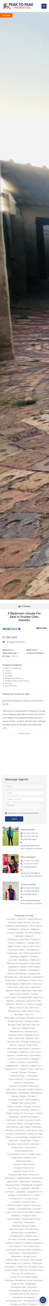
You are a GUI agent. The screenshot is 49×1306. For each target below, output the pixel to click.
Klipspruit (36, 1181)
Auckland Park (25, 997)
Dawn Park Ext (35, 1069)
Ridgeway (26, 1290)
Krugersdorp (34, 963)
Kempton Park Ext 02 (24, 1168)
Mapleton (15, 1215)
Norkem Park (24, 1249)
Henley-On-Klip (34, 1134)
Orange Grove (29, 1256)
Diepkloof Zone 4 (18, 1076)
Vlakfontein (25, 984)
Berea (12, 1007)
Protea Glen (30, 1273)
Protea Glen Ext (17, 1277)
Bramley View (13, 1042)
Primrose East (35, 1270)
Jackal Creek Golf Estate (28, 1144)
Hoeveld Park (21, 1137)
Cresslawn (34, 1059)
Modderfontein (17, 1236)
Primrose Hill (17, 1273)
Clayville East (22, 1055)
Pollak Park (22, 1266)
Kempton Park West (17, 1174)
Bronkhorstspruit (33, 932)
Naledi (28, 1243)
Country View (22, 1059)
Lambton (10, 1191)
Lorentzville (10, 1212)
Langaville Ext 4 (34, 1191)
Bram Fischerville (16, 1038)
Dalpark (24, 1065)
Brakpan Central (15, 1035)
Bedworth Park (33, 1001)
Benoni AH (21, 1004)
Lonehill (36, 1209)
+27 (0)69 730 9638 (31, 888)
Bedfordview (22, 926)
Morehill (22, 1239)
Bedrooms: (8, 650)
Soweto (10, 932)
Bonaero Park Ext (31, 1024)
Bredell (25, 1042)
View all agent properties (31, 848)
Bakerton (38, 997)
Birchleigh (19, 1014)
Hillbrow (9, 1137)
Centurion (24, 929)
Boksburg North (34, 1018)
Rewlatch (32, 1287)
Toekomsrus (36, 980)
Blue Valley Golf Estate (15, 1018)
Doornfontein (32, 1079)
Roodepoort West (18, 1304)
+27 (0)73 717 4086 (31, 861)
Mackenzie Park (25, 1212)
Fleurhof (35, 1110)
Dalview (23, 1069)
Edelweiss (33, 1086)
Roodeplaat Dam (14, 1301)
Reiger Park (34, 973)
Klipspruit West (12, 1185)
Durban (17, 946)
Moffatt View (31, 1236)
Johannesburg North (16, 1154)
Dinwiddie (32, 1076)
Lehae (36, 1195)
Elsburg (14, 1096)
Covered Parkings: (34, 653)
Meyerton (12, 970)
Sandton (19, 932)
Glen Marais (25, 1127)
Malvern (38, 1212)
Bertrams (34, 1007)
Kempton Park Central (23, 1164)
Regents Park (17, 1284)
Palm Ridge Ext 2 (13, 1263)
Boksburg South (15, 1021)
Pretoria (10, 973)
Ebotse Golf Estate (18, 1086)
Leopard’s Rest (29, 1202)
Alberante (35, 987)
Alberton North (13, 990)
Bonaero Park (14, 1024)
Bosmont (16, 1028)
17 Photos (26, 606)
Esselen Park (17, 1103)
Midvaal (22, 970)
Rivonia (34, 1294)
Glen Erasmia (12, 1127)
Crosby (12, 1062)
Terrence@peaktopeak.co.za (31, 900)
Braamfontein (28, 1028)
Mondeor (12, 1239)
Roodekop (29, 1297)
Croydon (21, 1062)
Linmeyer (36, 1205)
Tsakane (23, 967)
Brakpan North (32, 1035)
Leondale (15, 1202)
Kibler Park (37, 1178)
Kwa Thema (13, 1188)
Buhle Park (32, 1045)
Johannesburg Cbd (23, 1151)
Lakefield (24, 1188)
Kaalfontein (16, 1157)
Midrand (29, 936)
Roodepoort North (32, 1301)
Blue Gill (29, 1014)
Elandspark (24, 1093)
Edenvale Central (25, 1089)
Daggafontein (12, 1065)
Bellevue (10, 1004)
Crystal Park (32, 1062)
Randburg (23, 960)
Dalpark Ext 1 (35, 1065)
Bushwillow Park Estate (18, 1048)
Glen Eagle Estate (32, 1123)
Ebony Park (28, 946)
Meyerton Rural (16, 1229)
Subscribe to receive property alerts (23, 813)
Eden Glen (10, 1089)
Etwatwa (13, 949)
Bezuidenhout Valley (17, 1011)
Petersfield (10, 1266)
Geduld (38, 1113)
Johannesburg (34, 919)
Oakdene (36, 1249)
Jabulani (11, 1144)
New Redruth (15, 1246)
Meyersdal (29, 1222)
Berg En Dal (22, 1007)
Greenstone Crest (34, 1130)
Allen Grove (15, 994)
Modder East (17, 1232)
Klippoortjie (24, 1181)
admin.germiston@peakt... (31, 873)
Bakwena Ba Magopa (17, 963)
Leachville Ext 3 (24, 1195)
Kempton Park (15, 922)
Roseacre (32, 1304)
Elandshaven (11, 1093)
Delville (14, 1072)
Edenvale (19, 936)
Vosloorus (37, 984)
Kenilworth (34, 1174)
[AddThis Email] (16, 629)
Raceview (9, 1280)
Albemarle (24, 987)
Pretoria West (11, 1270)
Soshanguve (23, 980)
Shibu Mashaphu (27, 857)
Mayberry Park (29, 1215)
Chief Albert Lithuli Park (18, 939)
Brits (37, 946)
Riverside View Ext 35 (19, 1294)
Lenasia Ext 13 (16, 1198)
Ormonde (24, 1260)
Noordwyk (11, 1249)
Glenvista (9, 1130)
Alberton (22, 919)
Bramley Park (32, 1038)
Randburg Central (24, 1280)
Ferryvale (25, 1110)
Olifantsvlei (16, 1256)
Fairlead (36, 1106)
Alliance (25, 994)
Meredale (17, 1222)
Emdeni (32, 1096)
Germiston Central (15, 1120)
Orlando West (12, 1260)
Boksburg (10, 926)
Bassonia (20, 1001)
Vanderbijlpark (12, 984)
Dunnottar (28, 1082)
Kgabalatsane (23, 1178)
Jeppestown (30, 1147)
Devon (11, 943)
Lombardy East (24, 1209)
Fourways (28, 1113)
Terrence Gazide (28, 884)
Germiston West (14, 1123)
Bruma (22, 1045)
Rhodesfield (14, 1290)
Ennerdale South (16, 1099)
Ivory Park (12, 960)
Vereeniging (35, 926)
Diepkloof (20, 943)
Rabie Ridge (31, 1277)
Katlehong (12, 953)
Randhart (38, 1280)
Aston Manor (11, 997)
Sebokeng (37, 977)
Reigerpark (31, 1284)
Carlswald (35, 1048)
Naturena (37, 1243)
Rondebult (17, 1297)
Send (14, 819)
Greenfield (19, 1130)
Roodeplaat (25, 977)
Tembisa (33, 956)
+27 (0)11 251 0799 (30, 864)
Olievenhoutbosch (30, 1253)
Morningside (33, 1239)
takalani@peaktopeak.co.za (31, 846)
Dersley (23, 1072)
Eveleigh (27, 1106)
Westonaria (12, 987)
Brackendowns (16, 1031)
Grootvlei (9, 1134)
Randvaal (14, 956)
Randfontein (22, 973)
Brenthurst (35, 1042)
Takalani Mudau (27, 830)
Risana (36, 1290)
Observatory (14, 1253)
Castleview (24, 1052)
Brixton (13, 1045)
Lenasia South (30, 1198)
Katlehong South (23, 1161)
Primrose (23, 1270)
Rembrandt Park (18, 1287)
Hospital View (35, 1137)
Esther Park (30, 1103)
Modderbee (30, 1232)
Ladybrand (13, 967)
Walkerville (34, 960)
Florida (8, 1113)
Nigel (10, 946)
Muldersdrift (33, 970)
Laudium (12, 1195)
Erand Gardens (32, 1099)
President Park (35, 1266)
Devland (32, 1072)
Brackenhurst (31, 1031)
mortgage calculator (15, 642)
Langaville (20, 1191)
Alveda (34, 994)
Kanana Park (30, 1157)
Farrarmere (14, 1110)
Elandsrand (36, 1093)
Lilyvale (26, 1205)
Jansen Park (16, 1147)
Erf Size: (6, 656)
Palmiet (26, 1263)
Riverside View (11, 977)
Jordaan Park (34, 1154)
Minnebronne (31, 1229)
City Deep (35, 1052)
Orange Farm (33, 943)
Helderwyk (20, 1134)
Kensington (10, 1178)
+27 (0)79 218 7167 (30, 833)
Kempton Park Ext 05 (23, 1171)
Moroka (8, 1243)
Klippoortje (12, 1181)
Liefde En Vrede (14, 1205)
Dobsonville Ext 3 (16, 1079)
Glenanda (36, 1127)
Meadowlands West (31, 1219)
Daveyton (35, 939)
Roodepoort (32, 949)
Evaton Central (14, 1106)
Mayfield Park (13, 1219)
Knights (37, 1185)
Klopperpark (27, 1185)
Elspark (23, 1096)
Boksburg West (32, 1021)
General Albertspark (29, 1116)
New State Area (30, 1246)
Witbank (24, 956)
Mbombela (34, 967)
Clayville (10, 1055)
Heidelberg (13, 929)
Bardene (10, 1001)
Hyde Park (13, 1140)
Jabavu (36, 1140)
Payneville (36, 1263)
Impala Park (25, 1140)
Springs (35, 922)
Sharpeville (10, 980)
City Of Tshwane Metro (29, 953)
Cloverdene (34, 1055)
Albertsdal (26, 990)
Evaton (22, 949)
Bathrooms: (31, 650)
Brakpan (35, 929)
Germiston (11, 919)
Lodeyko (11, 1209)
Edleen (38, 1089)
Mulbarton (19, 1243)
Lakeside (35, 1188)
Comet (11, 1059)
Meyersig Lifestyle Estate (23, 1226)
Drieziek (18, 1082)
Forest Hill (18, 1113)
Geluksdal (13, 1116)
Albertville (36, 990)
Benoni (27, 922)
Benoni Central (34, 1004)
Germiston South (32, 1120)
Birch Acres (34, 1011)
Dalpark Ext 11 (11, 1069)
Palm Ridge (36, 1260)
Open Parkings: (10, 653)
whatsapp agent (30, 839)
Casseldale (12, 1052)
